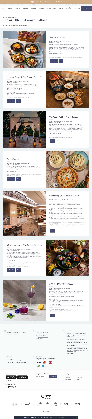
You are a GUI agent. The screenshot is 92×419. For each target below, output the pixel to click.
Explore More (70, 353)
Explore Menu (60, 141)
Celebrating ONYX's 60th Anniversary (48, 2)
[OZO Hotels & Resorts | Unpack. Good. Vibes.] (66, 404)
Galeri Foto (17, 8)
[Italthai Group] (46, 412)
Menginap (25, 8)
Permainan (41, 8)
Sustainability (67, 377)
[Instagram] (9, 386)
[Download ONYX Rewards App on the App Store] (11, 377)
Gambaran (9, 8)
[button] (5, 5)
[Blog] (15, 386)
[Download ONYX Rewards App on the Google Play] (22, 377)
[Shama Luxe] (39, 404)
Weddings (61, 8)
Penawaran (68, 8)
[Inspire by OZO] (75, 404)
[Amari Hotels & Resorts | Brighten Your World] (27, 404)
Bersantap (33, 8)
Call (61, 61)
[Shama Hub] (54, 404)
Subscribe (53, 376)
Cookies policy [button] (64, 417)
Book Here (53, 61)
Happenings (77, 8)
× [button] (77, 417)
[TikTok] (13, 386)
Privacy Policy (79, 377)
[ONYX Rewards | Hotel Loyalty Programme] (46, 396)
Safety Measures (67, 379)
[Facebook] (7, 386)
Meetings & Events (51, 8)
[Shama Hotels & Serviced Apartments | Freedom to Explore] (47, 404)
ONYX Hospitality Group (69, 376)
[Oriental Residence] (15, 404)
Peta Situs (78, 379)
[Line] (11, 386)
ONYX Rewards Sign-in (75, 4)
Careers (78, 376)
